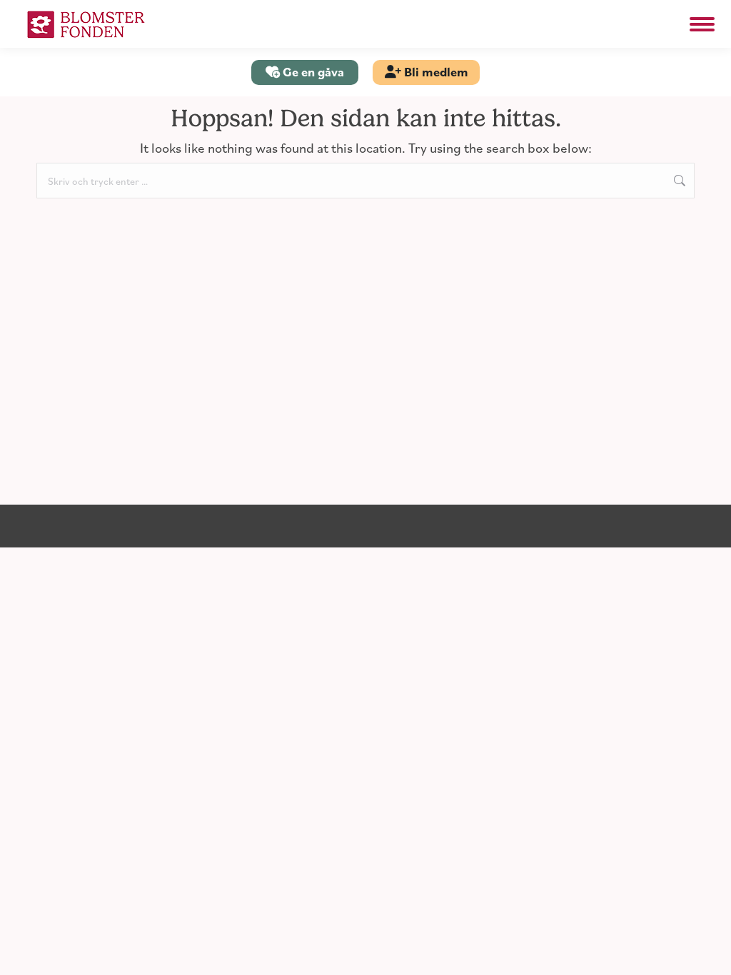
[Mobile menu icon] (702, 24)
